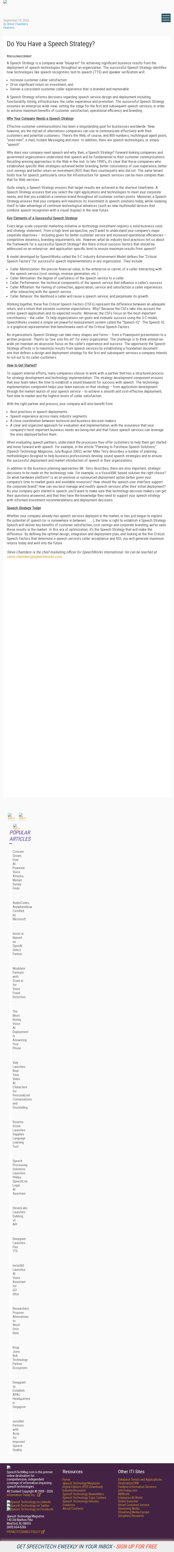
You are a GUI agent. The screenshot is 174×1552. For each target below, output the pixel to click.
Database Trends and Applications (140, 1479)
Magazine (81, 1483)
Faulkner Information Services (137, 1487)
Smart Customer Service (133, 1505)
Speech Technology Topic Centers (84, 1497)
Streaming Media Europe (133, 1512)
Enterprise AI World (130, 1497)
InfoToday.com (127, 1490)
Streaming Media (129, 1508)
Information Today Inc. (21, 1495)
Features (8, 27)
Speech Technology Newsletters (83, 1494)
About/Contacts (73, 1508)
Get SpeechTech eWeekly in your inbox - (86, 1546)
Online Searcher (128, 1501)
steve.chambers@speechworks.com (34, 556)
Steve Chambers (17, 24)
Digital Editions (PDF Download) (83, 1487)
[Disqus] (87, 618)
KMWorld (123, 1494)
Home (66, 1479)
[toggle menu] (166, 18)
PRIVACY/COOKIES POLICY (23, 1532)
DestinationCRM (128, 1483)
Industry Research (74, 1490)
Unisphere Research (131, 1516)
